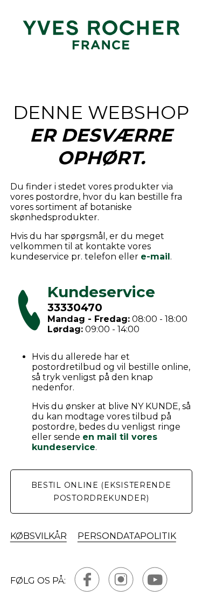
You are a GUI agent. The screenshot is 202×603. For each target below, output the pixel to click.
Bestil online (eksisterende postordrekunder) (101, 491)
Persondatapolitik (127, 536)
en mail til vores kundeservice (94, 442)
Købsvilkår (38, 536)
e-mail (155, 256)
